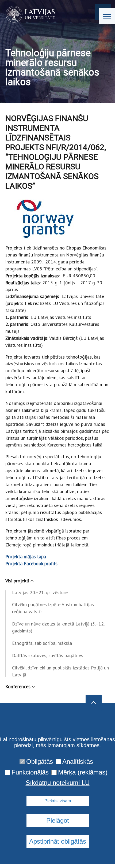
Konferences (17, 686)
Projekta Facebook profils (31, 563)
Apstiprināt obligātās (57, 841)
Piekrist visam (57, 801)
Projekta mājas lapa (25, 556)
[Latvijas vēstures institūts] (28, 14)
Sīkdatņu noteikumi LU (58, 782)
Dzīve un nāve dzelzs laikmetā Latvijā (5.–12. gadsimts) (58, 627)
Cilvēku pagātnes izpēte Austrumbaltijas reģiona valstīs (53, 608)
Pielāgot (57, 820)
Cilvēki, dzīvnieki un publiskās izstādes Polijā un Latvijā (60, 671)
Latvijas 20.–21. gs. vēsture (40, 592)
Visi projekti (17, 581)
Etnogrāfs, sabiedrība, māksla (42, 643)
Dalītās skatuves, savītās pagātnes (47, 655)
